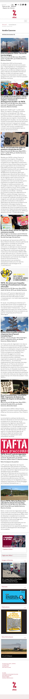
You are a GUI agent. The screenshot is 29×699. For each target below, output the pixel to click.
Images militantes (7, 560)
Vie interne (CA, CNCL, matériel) (9, 663)
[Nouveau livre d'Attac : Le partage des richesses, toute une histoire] (14, 621)
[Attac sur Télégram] (26, 4)
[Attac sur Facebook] (18, 4)
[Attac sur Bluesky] (16, 4)
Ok (12, 4)
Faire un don (6, 6)
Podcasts (4, 586)
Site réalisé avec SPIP (6, 675)
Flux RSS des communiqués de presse (10, 674)
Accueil (4, 24)
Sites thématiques (7, 637)
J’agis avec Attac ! (7, 555)
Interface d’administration (7, 678)
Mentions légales (5, 676)
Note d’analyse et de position (14, 468)
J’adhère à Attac (8, 549)
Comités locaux (5, 666)
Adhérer (13, 6)
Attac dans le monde (6, 667)
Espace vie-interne (8, 8)
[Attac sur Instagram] (21, 4)
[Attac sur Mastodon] (23, 4)
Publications (5, 607)
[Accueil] (14, 14)
